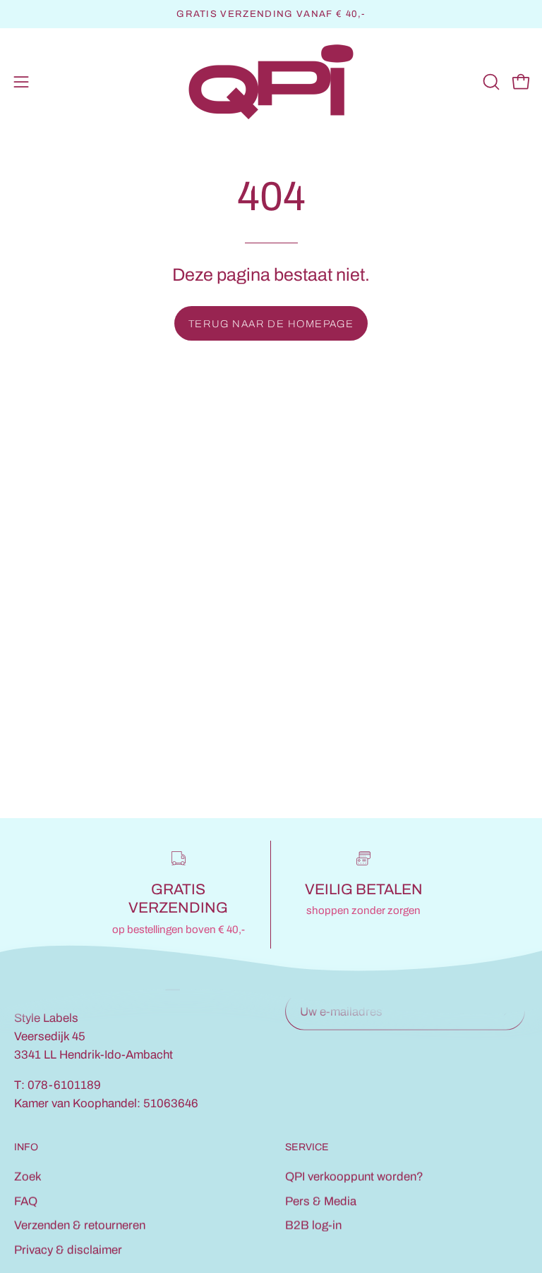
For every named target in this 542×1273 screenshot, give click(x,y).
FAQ (25, 1200)
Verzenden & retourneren (79, 1225)
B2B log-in (313, 1225)
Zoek (28, 1176)
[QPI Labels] (271, 82)
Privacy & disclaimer (68, 1250)
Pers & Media (320, 1200)
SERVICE (307, 1147)
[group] (271, 14)
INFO (26, 1147)
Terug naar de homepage (271, 323)
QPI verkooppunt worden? (354, 1176)
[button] (490, 82)
